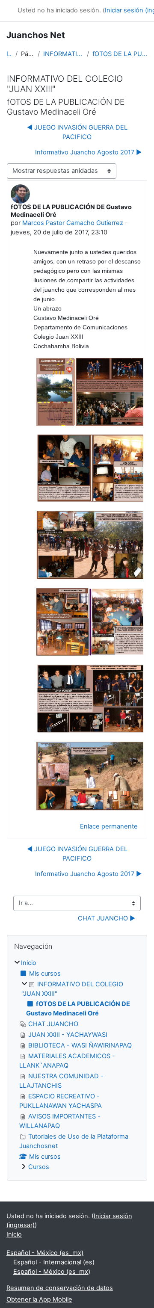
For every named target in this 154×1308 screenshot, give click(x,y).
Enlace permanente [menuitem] (109, 826)
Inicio (9, 54)
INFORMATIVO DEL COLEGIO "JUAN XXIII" (63, 54)
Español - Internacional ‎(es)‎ (54, 1262)
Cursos (38, 1167)
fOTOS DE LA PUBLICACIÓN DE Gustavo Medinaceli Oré (120, 54)
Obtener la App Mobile (39, 1299)
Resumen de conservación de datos (59, 1288)
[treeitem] (77, 1065)
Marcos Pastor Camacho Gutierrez (72, 223)
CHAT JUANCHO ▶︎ (106, 918)
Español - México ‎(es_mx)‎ (44, 1253)
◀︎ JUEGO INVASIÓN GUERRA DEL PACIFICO (77, 132)
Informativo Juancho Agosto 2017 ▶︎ (88, 152)
